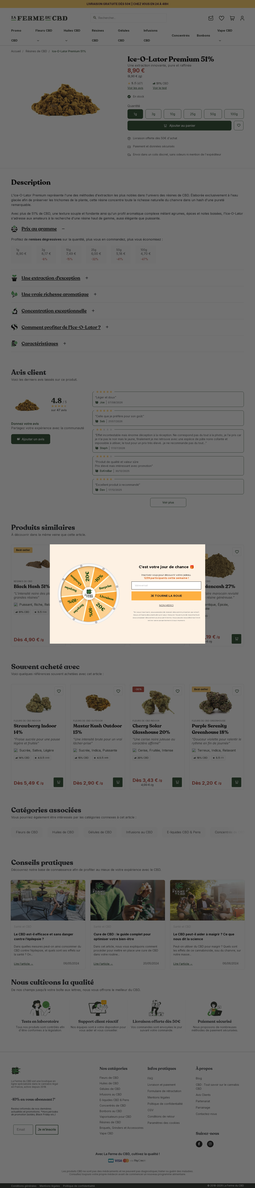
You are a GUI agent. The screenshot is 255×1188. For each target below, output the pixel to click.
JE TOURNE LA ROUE (166, 596)
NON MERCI (166, 605)
